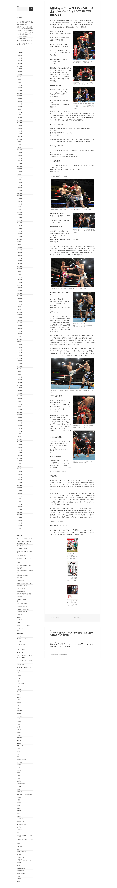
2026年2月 (19, 71)
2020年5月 (19, 258)
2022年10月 (19, 179)
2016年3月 (19, 393)
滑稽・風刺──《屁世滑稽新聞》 (24, 794)
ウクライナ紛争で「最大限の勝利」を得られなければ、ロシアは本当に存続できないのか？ (25, 22)
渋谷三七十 (19, 792)
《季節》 (19, 562)
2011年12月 (19, 528)
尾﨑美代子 (19, 738)
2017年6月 (19, 352)
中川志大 (19, 673)
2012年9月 (19, 504)
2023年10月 (19, 147)
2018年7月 (19, 317)
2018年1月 (19, 333)
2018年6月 (19, 320)
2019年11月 (19, 274)
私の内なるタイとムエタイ (23, 824)
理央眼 (18, 805)
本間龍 (18, 767)
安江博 (18, 727)
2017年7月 (19, 350)
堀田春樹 (19, 713)
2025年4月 (19, 98)
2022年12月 (19, 174)
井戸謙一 (19, 678)
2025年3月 (19, 101)
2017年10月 (19, 342)
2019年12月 (19, 271)
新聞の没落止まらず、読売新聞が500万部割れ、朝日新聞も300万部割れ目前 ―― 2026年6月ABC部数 (25, 28)
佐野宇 (18, 694)
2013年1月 (19, 493)
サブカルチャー (20, 647)
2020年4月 (19, 260)
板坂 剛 (18, 773)
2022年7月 (19, 187)
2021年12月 (19, 206)
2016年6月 (19, 385)
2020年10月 (19, 244)
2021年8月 (19, 217)
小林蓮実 (19, 735)
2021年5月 (19, 225)
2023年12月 (19, 142)
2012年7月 (19, 509)
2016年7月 (19, 382)
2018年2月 (19, 331)
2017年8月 (19, 347)
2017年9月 (19, 344)
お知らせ (19, 641)
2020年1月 (19, 269)
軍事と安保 (19, 846)
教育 (18, 754)
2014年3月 (19, 455)
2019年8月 (19, 282)
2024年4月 (19, 131)
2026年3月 (19, 69)
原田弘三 (19, 705)
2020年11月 (19, 242)
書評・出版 (19, 762)
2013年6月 (19, 479)
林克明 (18, 775)
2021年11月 (19, 209)
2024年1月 (19, 139)
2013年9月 (19, 471)
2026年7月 (19, 58)
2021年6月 (19, 223)
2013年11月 (19, 466)
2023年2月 (19, 169)
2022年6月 (19, 190)
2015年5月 (19, 420)
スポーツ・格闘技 (21, 649)
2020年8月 (19, 250)
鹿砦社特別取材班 (21, 873)
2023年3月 (19, 166)
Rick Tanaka (20, 633)
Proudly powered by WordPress (58, 654)
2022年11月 (19, 177)
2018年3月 (19, 328)
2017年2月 (19, 363)
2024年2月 (19, 136)
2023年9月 (19, 150)
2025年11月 (19, 79)
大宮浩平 (19, 721)
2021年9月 (19, 215)
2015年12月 (19, 401)
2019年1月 (19, 301)
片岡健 (18, 800)
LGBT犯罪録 (20, 628)
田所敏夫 (19, 808)
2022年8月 (19, 185)
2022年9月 (19, 182)
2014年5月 (19, 450)
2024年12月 (19, 109)
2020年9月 (19, 247)
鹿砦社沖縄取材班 (21, 871)
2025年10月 (19, 82)
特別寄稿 (19, 802)
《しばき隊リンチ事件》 (23, 548)
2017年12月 (19, 336)
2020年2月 (19, 266)
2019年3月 (19, 296)
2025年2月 (19, 104)
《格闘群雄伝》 (20, 580)
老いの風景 (19, 829)
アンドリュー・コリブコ (23, 639)
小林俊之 (19, 732)
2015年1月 (19, 431)
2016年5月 (19, 388)
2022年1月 (19, 204)
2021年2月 (19, 233)
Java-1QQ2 (19, 620)
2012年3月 (19, 520)
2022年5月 (19, 193)
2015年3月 (19, 425)
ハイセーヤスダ (20, 652)
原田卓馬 (19, 702)
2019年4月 (19, 293)
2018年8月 (19, 315)
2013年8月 (19, 474)
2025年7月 (19, 90)
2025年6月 (19, 93)
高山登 (18, 865)
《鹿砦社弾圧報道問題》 (23, 606)
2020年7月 (19, 252)
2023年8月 (19, 152)
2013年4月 (19, 485)
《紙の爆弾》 (20, 596)
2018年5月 (19, 323)
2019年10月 (19, 277)
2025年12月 (19, 77)
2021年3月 (19, 231)
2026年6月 (19, 60)
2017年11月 (19, 339)
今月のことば (20, 686)
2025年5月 (19, 96)
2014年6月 (19, 447)
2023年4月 (19, 163)
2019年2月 (19, 298)
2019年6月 (19, 288)
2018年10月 (19, 309)
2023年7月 (19, 155)
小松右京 (19, 729)
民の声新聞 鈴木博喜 (22, 783)
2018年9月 (19, 312)
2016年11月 (19, 371)
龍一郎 (18, 881)
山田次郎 (19, 743)
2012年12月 (19, 496)
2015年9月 (19, 409)
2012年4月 (19, 517)
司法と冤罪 (19, 710)
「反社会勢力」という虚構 (23, 609)
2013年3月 (19, 488)
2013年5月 (19, 482)
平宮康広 (19, 748)
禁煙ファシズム (20, 821)
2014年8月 (19, 444)
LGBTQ (18, 622)
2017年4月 (19, 358)
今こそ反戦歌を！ (21, 683)
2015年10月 (19, 406)
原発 (18, 708)
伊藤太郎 (19, 692)
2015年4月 (19, 423)
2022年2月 (19, 201)
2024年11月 (19, 112)
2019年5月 (19, 290)
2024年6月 (19, 125)
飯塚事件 (19, 862)
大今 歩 (18, 719)
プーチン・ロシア (21, 657)
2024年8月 (19, 120)
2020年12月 (19, 239)
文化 (18, 756)
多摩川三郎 (19, 716)
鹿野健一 (19, 876)
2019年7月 (19, 285)
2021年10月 (19, 212)
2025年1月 (19, 106)
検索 (18, 6)
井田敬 (18, 681)
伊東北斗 (19, 689)
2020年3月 (19, 263)
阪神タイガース (20, 857)
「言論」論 (19, 614)
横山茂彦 (19, 781)
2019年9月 (19, 279)
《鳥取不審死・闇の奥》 (23, 603)
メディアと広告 (20, 665)
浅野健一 (19, 789)
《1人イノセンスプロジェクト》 (24, 539)
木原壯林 (19, 765)
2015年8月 (19, 412)
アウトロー (19, 636)
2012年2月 (19, 523)
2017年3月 (19, 361)
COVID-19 (19, 617)
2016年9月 (19, 377)
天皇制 (18, 724)
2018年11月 (19, 306)
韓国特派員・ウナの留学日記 (24, 860)
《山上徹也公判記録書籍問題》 (24, 565)
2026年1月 (19, 74)
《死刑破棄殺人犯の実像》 (23, 586)
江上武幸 (19, 786)
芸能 (18, 832)
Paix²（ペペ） (20, 630)
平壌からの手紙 (20, 746)
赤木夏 (18, 843)
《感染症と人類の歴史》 (23, 575)
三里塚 (18, 670)
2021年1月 (19, 236)
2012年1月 (19, 525)
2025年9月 (19, 85)
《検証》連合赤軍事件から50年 (24, 583)
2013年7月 (19, 477)
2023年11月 (19, 144)
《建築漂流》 (20, 568)
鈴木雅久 (19, 854)
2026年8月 (19, 55)
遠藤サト (19, 849)
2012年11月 (19, 498)
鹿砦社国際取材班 (21, 868)
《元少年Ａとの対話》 (22, 555)
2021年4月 (19, 228)
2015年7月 (19, 415)
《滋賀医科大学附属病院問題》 (24, 594)
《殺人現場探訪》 (21, 591)
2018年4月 (19, 325)
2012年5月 (19, 515)
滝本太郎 (19, 797)
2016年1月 (19, 398)
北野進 (18, 700)
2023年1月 (19, 171)
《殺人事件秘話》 (21, 588)
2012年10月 (19, 501)
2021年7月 (19, 220)
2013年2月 (19, 490)
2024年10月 (19, 115)
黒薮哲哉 (19, 879)
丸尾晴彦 (19, 675)
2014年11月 (19, 436)
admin (63, 618)
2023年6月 (19, 158)
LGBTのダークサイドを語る (23, 625)
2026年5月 (19, 63)
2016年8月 (19, 379)
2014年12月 (19, 434)
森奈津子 (19, 778)
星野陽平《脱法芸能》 (22, 759)
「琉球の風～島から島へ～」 (24, 612)
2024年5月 (19, 128)
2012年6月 (19, 512)
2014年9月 (19, 442)
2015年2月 (19, 428)
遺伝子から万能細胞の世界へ (24, 852)
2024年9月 (19, 117)
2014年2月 (19, 458)
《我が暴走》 (20, 577)
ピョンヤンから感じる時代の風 (24, 655)
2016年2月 (19, 396)
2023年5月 (19, 160)
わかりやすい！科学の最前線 (24, 667)
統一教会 (19, 827)
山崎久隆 (19, 740)
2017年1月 (19, 366)
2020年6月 (19, 255)
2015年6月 (19, 417)
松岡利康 (19, 770)
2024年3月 (19, 133)
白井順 (18, 813)
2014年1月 (19, 461)
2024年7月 (19, 123)
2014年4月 (19, 452)
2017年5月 (19, 355)
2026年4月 (19, 66)
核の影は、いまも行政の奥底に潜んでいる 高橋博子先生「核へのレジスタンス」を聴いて (25, 34)
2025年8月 (19, 87)
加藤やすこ (19, 697)
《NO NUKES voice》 (22, 546)
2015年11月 (19, 404)
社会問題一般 (20, 819)
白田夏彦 (19, 816)
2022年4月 (19, 196)
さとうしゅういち (21, 644)
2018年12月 (19, 304)
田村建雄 (19, 810)
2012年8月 (19, 506)
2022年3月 (19, 198)
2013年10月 (19, 469)
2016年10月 (19, 374)
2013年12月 (19, 463)
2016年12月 (19, 369)
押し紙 (18, 751)
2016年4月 (19, 390)
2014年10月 (19, 439)
